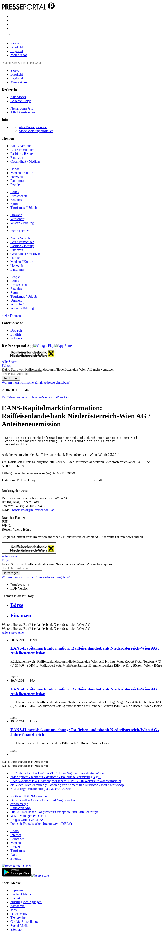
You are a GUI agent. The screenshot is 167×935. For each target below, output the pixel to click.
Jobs (13, 910)
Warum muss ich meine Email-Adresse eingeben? (36, 382)
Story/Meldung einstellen (36, 131)
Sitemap (16, 929)
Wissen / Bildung (22, 223)
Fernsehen (17, 839)
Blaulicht (16, 47)
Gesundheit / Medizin (25, 161)
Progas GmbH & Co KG (27, 820)
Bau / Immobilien (22, 150)
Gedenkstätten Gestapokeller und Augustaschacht (44, 800)
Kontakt (16, 898)
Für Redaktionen (21, 894)
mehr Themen (20, 231)
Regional (16, 51)
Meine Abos (18, 55)
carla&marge (19, 804)
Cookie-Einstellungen (25, 921)
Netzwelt (16, 177)
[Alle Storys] (29, 357)
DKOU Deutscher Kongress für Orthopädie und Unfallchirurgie (54, 812)
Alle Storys (18, 97)
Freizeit (15, 847)
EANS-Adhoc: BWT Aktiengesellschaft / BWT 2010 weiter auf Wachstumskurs (65, 781)
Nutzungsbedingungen (26, 902)
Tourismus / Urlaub (23, 207)
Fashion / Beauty (22, 153)
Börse (16, 605)
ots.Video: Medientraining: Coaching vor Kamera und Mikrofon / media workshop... (68, 785)
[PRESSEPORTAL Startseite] (24, 9)
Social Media (19, 925)
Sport (14, 204)
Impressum (17, 890)
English (15, 334)
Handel (15, 169)
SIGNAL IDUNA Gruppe (28, 796)
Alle (21, 632)
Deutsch (16, 330)
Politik (14, 192)
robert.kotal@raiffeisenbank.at (33, 510)
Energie (15, 858)
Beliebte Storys (20, 101)
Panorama (17, 180)
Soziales (16, 200)
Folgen (6, 365)
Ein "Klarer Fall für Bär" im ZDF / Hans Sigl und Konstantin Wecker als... (61, 773)
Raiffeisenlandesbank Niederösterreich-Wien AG (35, 397)
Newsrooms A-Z (21, 108)
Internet (15, 835)
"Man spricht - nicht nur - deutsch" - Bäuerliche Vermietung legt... (55, 777)
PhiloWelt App (20, 808)
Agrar (14, 854)
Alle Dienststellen (22, 112)
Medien (15, 843)
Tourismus (17, 850)
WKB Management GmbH (29, 816)
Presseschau (18, 196)
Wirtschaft (17, 219)
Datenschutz (18, 914)
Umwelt (16, 215)
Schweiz (16, 338)
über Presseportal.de (33, 127)
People (15, 184)
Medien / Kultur (21, 173)
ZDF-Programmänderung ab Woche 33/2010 (41, 789)
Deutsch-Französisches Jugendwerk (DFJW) (41, 823)
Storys (14, 43)
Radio (14, 831)
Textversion (18, 918)
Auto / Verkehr (20, 146)
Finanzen (16, 157)
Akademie (17, 906)
